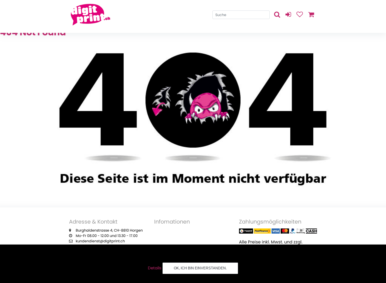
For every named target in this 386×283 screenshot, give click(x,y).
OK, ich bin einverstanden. (200, 268)
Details (154, 268)
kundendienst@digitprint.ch (100, 241)
